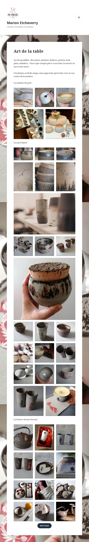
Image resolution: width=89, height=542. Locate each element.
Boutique (44, 526)
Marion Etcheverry (22, 22)
